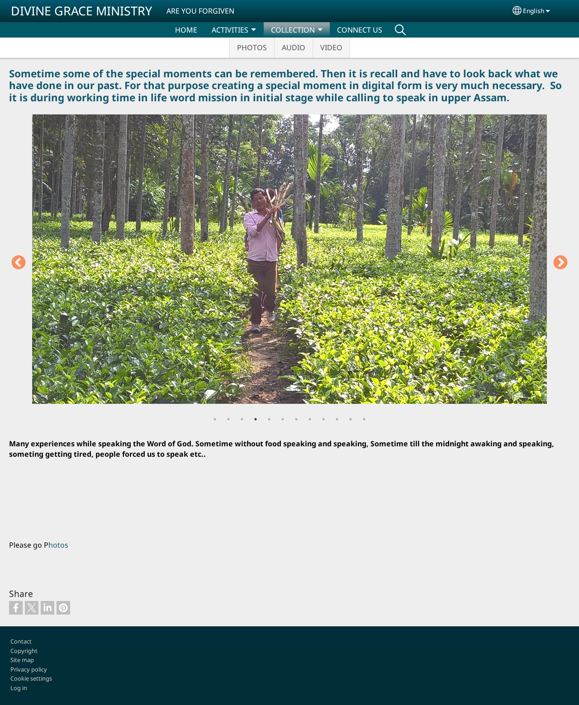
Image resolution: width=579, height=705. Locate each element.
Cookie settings (31, 678)
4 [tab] (255, 419)
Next (560, 263)
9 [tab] (323, 419)
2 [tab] (228, 419)
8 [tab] (309, 419)
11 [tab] (350, 419)
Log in (18, 688)
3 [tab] (242, 419)
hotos (58, 545)
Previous (18, 263)
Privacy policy (28, 669)
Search (400, 30)
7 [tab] (296, 419)
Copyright (24, 651)
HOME (186, 30)
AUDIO (293, 47)
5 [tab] (269, 419)
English (533, 10)
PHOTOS (252, 47)
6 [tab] (282, 419)
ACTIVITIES (230, 30)
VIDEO (331, 47)
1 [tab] (214, 419)
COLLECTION (293, 30)
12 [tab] (364, 419)
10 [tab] (337, 419)
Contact (21, 641)
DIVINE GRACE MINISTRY (81, 10)
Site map (22, 660)
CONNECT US (359, 30)
